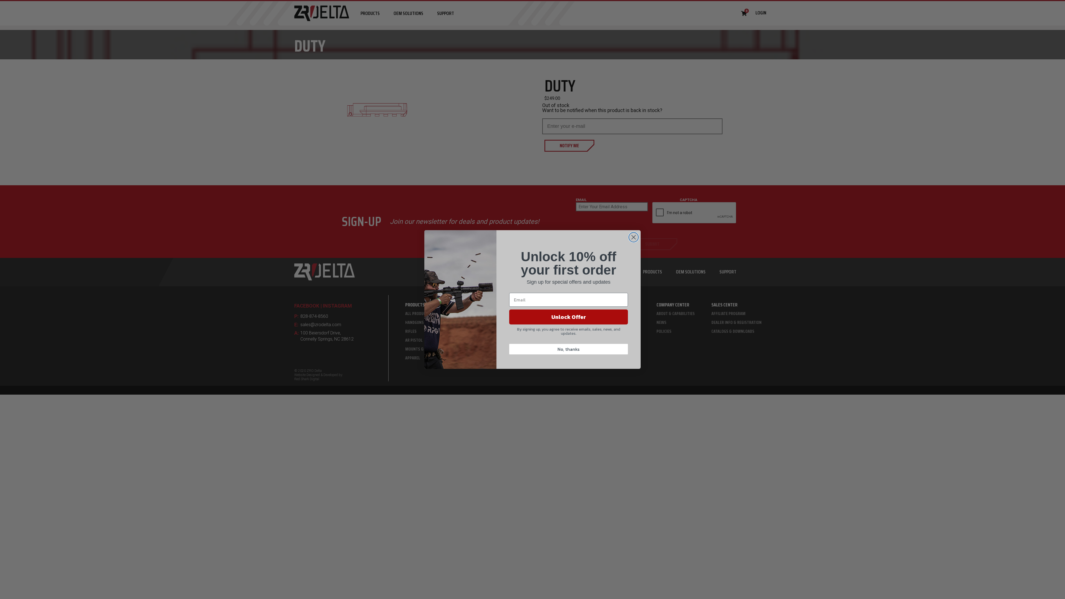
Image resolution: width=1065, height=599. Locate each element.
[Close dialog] (633, 237)
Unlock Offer (568, 317)
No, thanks (568, 349)
